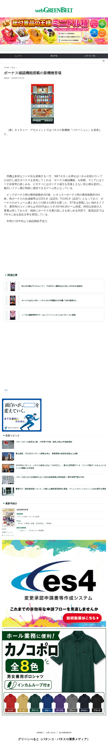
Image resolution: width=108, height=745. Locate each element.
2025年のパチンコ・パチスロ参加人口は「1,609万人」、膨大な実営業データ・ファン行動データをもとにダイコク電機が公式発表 (61, 466)
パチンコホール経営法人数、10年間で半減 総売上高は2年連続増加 (44, 442)
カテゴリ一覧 (90, 56)
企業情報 (39, 733)
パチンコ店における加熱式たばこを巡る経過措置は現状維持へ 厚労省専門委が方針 (50, 477)
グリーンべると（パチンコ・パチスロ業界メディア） (54, 739)
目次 (4, 529)
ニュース (18, 56)
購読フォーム (8, 532)
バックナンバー (8, 535)
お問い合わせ (51, 733)
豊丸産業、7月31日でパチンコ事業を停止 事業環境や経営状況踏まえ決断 (47, 453)
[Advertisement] (54, 154)
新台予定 (54, 56)
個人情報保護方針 (65, 733)
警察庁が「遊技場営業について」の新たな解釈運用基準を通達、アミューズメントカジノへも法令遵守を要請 (61, 489)
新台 (6, 390)
